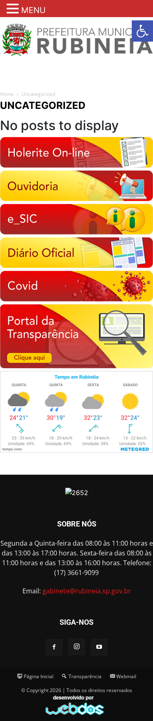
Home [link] (7, 94)
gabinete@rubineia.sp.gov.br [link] (86, 590)
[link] (142, 31)
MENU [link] (33, 10)
